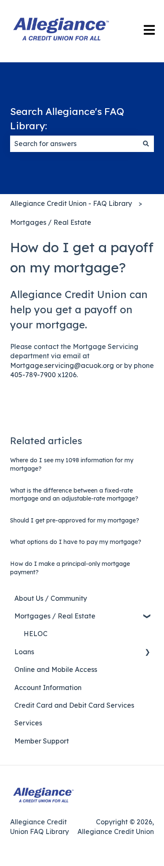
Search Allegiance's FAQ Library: (67, 118)
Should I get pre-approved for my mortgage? (74, 520)
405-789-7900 (33, 374)
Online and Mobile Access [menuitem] (55, 669)
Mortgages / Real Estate (50, 222)
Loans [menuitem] (24, 652)
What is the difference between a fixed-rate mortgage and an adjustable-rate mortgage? (74, 495)
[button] (147, 616)
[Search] (146, 144)
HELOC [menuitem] (36, 633)
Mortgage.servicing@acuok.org (62, 365)
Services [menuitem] (28, 723)
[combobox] (74, 144)
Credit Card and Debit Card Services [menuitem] (74, 705)
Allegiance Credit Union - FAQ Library (71, 203)
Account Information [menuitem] (48, 687)
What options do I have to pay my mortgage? (75, 542)
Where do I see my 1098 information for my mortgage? (71, 464)
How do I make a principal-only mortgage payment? (70, 568)
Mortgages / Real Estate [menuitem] (54, 616)
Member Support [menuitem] (41, 741)
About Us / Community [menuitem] (50, 598)
